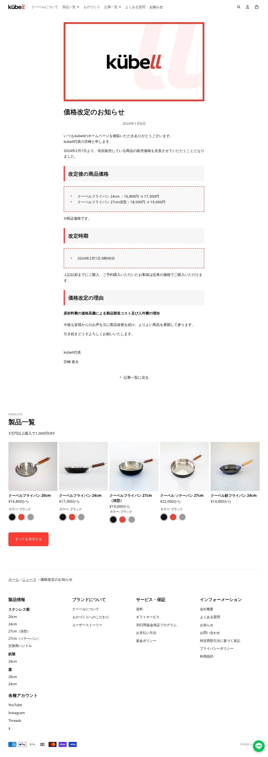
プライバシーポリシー (216, 648)
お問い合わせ (210, 633)
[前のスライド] (13, 466)
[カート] (256, 7)
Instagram (16, 713)
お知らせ (206, 625)
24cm (12, 624)
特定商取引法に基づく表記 (220, 640)
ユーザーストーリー (87, 625)
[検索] (238, 7)
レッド (21, 517)
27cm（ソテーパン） (24, 638)
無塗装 (30, 517)
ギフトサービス (148, 617)
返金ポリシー (146, 640)
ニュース (29, 579)
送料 (139, 609)
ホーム (13, 579)
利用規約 (206, 656)
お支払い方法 (146, 633)
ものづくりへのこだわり (90, 617)
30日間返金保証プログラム (156, 625)
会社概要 (206, 609)
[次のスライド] (52, 466)
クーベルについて (85, 609)
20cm (12, 616)
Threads (14, 720)
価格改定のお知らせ (56, 579)
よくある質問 (210, 617)
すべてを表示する (28, 539)
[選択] (51, 484)
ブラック (12, 517)
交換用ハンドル (20, 646)
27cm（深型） (19, 631)
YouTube (15, 705)
